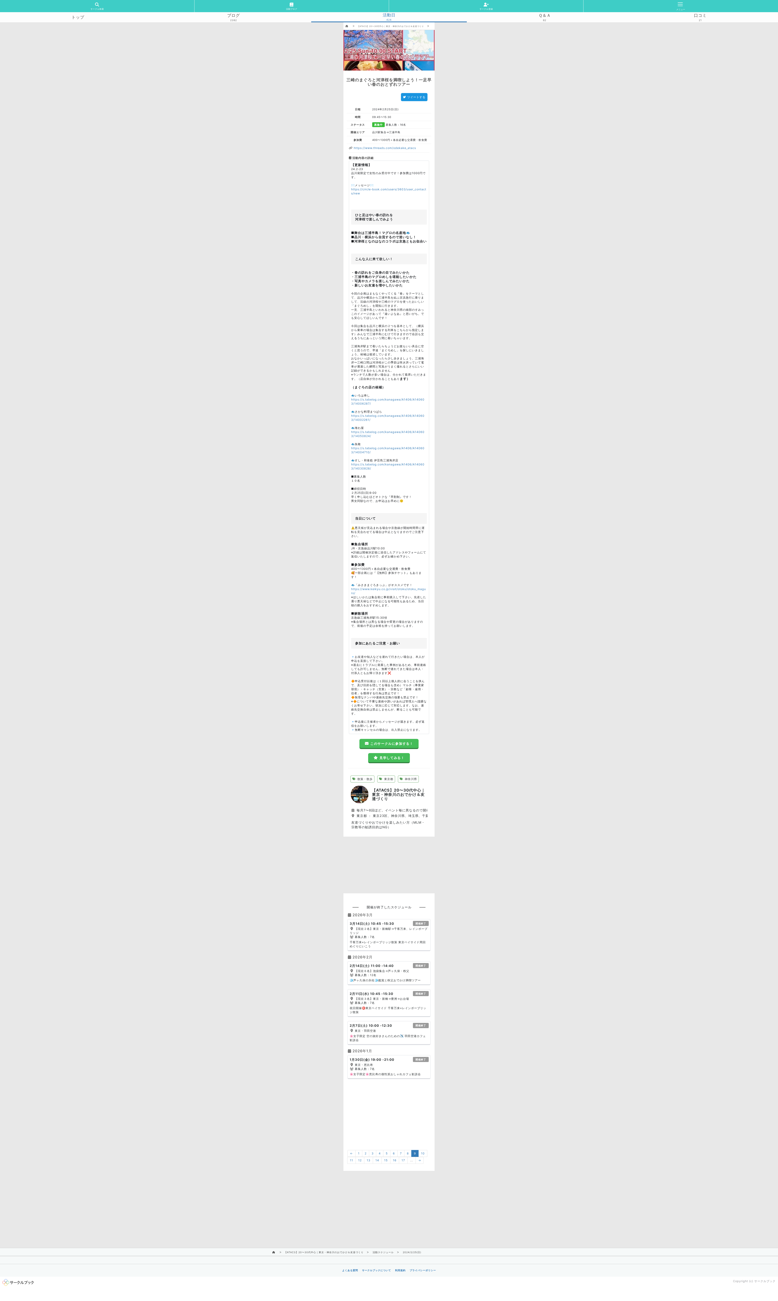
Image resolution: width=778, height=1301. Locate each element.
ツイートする (416, 97)
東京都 (388, 779)
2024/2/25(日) (412, 1252)
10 (423, 1153)
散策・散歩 (364, 779)
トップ (78, 17)
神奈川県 (410, 779)
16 (394, 1160)
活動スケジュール (383, 1252)
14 (377, 1160)
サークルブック (765, 1281)
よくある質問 (350, 1270)
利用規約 (400, 1270)
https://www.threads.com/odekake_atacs (384, 148)
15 (386, 1160)
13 (368, 1160)
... (411, 1160)
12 (360, 1160)
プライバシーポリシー (423, 1270)
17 (403, 1160)
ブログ (233, 15)
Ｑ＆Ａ (545, 15)
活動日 (389, 15)
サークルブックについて (376, 1270)
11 (351, 1160)
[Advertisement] (389, 865)
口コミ (700, 15)
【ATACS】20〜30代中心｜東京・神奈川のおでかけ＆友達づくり (390, 26)
